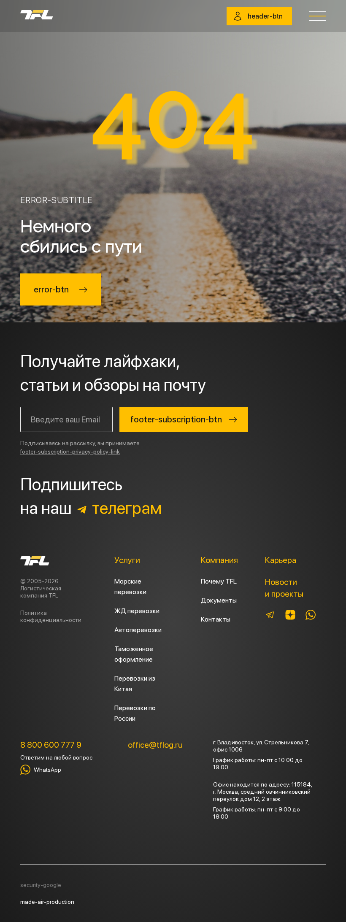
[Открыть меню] (317, 16)
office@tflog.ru (155, 745)
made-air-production (47, 901)
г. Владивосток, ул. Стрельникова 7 (260, 742)
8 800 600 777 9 (50, 745)
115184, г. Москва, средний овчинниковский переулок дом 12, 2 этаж (262, 791)
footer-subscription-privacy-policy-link (70, 451)
